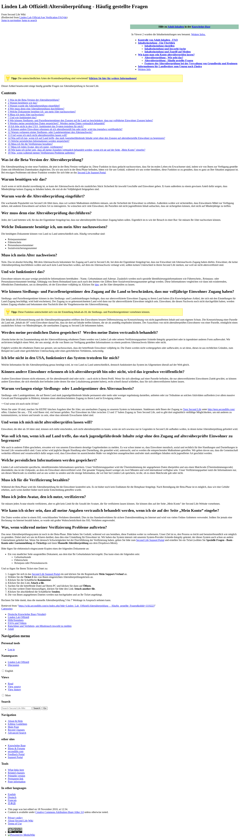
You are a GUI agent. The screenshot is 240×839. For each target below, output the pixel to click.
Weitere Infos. (198, 34)
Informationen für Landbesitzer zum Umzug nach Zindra (170, 66)
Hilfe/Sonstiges (16, 620)
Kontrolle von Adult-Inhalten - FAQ (158, 40)
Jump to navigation (11, 20)
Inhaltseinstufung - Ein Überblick (156, 42)
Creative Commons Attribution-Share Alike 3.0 (59, 812)
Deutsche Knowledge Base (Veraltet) (27, 614)
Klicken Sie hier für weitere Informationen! (113, 78)
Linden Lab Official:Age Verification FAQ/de (43, 17)
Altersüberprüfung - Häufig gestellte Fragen (168, 60)
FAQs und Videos (17, 623)
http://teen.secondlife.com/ (221, 409)
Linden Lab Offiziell (18, 617)
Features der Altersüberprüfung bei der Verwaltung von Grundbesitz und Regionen (190, 63)
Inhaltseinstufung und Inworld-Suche (165, 48)
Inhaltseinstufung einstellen (159, 45)
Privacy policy (15, 817)
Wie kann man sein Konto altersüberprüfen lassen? (166, 54)
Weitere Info (144, 69)
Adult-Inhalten (176, 26)
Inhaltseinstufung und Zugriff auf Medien (167, 51)
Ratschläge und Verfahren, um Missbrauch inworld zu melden (40, 626)
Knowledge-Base (201, 26)
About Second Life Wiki (20, 820)
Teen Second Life (192, 409)
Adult (11, 629)
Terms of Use (15, 823)
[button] (3, 671)
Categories (6, 608)
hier (97, 284)
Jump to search (29, 20)
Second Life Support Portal (92, 172)
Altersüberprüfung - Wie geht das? (163, 57)
